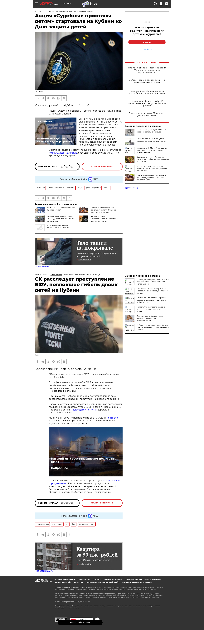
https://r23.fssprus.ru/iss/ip (63, 152)
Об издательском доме (65, 580)
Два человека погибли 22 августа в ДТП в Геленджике (147, 114)
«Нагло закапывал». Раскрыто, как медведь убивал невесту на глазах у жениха (152, 291)
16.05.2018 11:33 (41, 11)
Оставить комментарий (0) (102, 166)
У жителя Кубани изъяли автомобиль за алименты (58, 226)
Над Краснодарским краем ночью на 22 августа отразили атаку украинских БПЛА (147, 70)
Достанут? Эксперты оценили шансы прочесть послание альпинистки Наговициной (153, 281)
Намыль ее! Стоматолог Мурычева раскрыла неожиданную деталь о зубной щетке (152, 300)
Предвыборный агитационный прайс (102, 582)
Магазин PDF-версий (113, 580)
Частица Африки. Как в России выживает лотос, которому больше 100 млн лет (152, 168)
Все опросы (147, 49)
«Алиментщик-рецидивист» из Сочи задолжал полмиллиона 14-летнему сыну (61, 218)
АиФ (37, 355)
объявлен (113, 417)
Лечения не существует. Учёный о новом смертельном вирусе (151, 131)
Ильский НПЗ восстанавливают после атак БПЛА (83, 460)
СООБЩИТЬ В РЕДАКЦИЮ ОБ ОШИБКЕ (137, 582)
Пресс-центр (84, 580)
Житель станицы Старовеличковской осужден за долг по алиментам (105, 218)
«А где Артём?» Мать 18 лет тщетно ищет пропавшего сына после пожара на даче (152, 150)
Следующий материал (80, 622)
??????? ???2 (131, 188)
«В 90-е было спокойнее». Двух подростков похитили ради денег (151, 140)
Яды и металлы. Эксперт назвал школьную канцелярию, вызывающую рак (150, 318)
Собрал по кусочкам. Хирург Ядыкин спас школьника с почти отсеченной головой (153, 327)
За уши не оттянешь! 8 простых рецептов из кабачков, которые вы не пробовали (153, 159)
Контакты (78, 582)
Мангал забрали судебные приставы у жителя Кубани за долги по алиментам (103, 210)
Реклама (97, 580)
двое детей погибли (85, 409)
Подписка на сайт (63, 582)
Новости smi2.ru (44, 266)
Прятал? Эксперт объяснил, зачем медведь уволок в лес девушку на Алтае (151, 309)
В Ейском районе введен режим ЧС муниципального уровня (147, 81)
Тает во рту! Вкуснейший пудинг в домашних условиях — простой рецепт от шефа (151, 177)
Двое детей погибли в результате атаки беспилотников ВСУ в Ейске (147, 92)
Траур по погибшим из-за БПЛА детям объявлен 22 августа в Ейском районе (147, 103)
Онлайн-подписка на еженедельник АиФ (143, 580)
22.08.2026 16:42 (41, 275)
